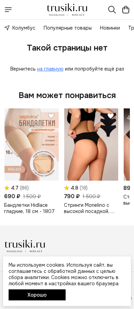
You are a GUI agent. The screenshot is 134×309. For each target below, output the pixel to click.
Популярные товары (68, 28)
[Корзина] (126, 10)
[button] (31, 144)
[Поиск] (112, 10)
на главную (50, 69)
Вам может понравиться (67, 95)
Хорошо (37, 295)
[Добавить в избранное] (51, 116)
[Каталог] (8, 10)
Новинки (110, 28)
